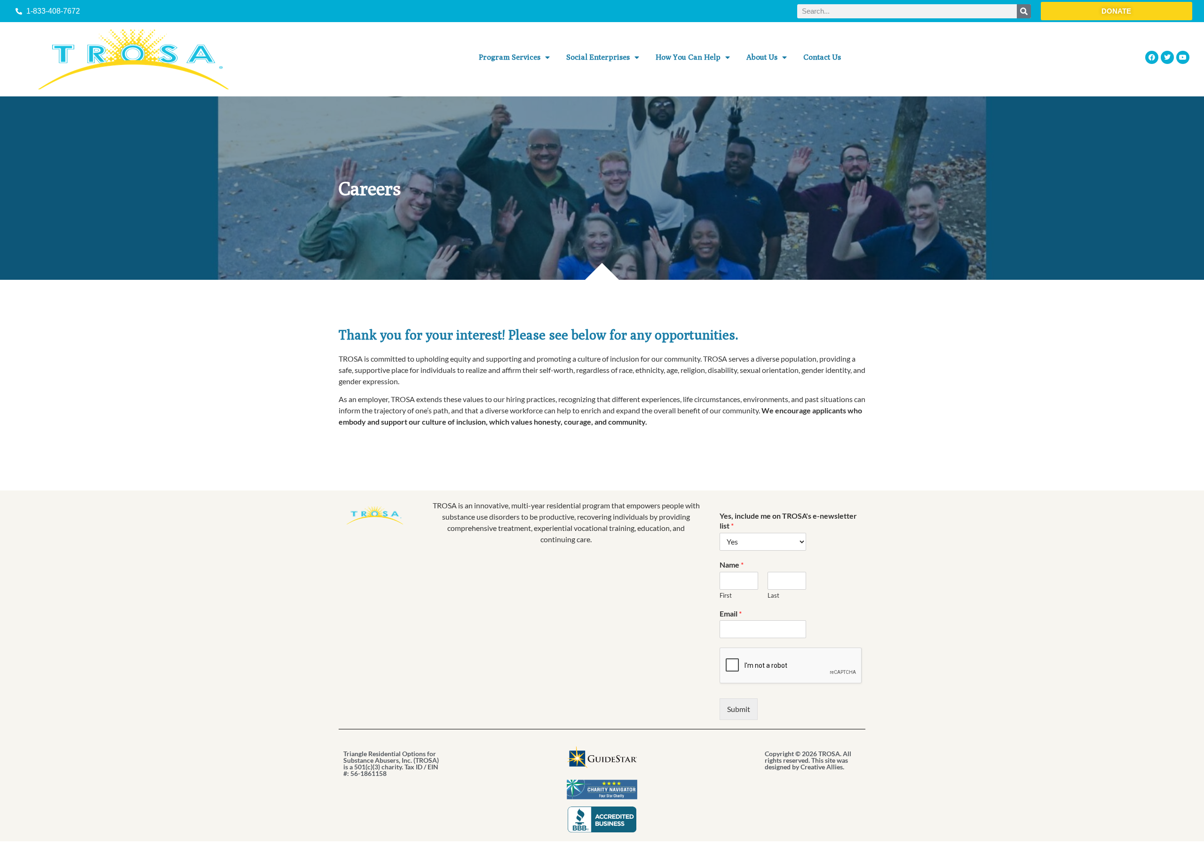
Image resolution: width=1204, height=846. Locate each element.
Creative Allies (821, 767)
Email (731, 613)
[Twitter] (1167, 57)
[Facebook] (1151, 57)
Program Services (509, 57)
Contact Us (822, 57)
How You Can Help (688, 57)
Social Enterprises (598, 57)
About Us (761, 57)
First (726, 595)
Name (732, 564)
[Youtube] (1182, 57)
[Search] (1024, 11)
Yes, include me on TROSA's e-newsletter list (788, 520)
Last (773, 595)
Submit (738, 708)
